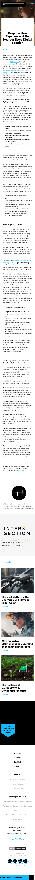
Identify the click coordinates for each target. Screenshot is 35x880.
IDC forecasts (14, 62)
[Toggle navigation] (32, 4)
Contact (17, 766)
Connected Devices (17, 779)
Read (3, 607)
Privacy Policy (13, 855)
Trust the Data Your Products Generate (17, 802)
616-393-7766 (17, 839)
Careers (17, 757)
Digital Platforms (18, 784)
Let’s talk (21, 470)
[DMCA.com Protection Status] (17, 848)
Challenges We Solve (17, 796)
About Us (17, 753)
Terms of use (22, 855)
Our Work (17, 762)
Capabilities (17, 774)
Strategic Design (17, 788)
